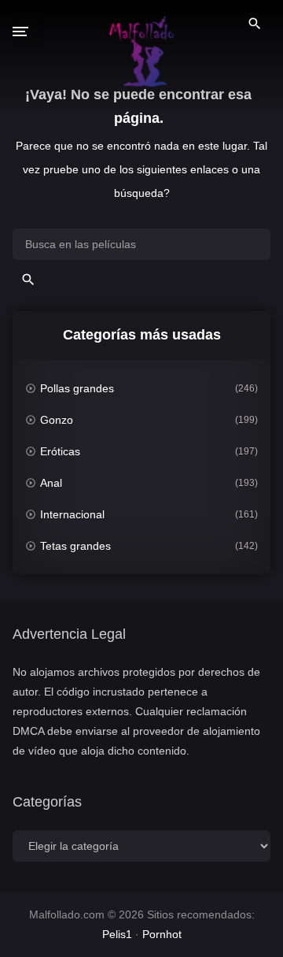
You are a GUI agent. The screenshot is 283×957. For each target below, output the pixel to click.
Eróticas (60, 451)
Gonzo (56, 420)
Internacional (72, 514)
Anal (51, 483)
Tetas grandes (75, 546)
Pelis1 (117, 934)
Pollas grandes (77, 388)
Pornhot (162, 934)
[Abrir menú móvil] (28, 31)
